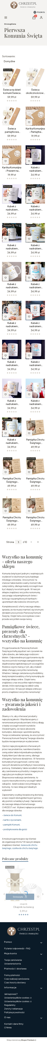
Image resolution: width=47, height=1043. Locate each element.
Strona (10, 542)
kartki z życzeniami (12, 819)
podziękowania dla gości (15, 829)
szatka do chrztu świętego (25, 848)
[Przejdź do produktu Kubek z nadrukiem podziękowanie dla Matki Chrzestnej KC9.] (35, 310)
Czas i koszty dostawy (15, 982)
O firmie (8, 1027)
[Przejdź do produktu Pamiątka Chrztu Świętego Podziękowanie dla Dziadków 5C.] (35, 505)
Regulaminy (9, 1005)
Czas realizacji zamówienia (16, 978)
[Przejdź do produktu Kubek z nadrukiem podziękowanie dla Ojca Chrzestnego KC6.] (11, 427)
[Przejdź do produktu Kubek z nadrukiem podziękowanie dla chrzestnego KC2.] (35, 155)
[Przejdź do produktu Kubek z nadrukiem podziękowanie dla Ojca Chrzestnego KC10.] (11, 349)
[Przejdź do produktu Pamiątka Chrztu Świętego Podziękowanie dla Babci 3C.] (35, 427)
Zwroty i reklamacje (13, 1008)
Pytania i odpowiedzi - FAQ (17, 948)
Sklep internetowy (20, 1040)
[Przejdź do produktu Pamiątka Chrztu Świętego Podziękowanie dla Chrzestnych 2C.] (35, 466)
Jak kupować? (11, 994)
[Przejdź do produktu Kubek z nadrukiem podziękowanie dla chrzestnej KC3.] (11, 232)
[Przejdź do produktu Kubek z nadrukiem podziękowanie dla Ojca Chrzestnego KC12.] (35, 349)
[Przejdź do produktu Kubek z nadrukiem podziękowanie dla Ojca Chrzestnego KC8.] (35, 388)
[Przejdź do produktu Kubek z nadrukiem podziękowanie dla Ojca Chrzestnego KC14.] (11, 388)
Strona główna (10, 24)
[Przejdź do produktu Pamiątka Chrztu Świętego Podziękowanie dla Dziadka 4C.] (11, 505)
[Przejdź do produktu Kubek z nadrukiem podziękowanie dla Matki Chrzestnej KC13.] (11, 310)
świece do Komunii (12, 815)
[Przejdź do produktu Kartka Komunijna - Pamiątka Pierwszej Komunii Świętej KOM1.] (35, 116)
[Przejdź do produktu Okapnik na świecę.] (23, 883)
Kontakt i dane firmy (13, 1023)
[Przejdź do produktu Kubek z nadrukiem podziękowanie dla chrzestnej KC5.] (35, 232)
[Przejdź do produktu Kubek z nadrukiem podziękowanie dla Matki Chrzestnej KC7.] (11, 271)
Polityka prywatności (14, 1012)
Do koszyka (18, 897)
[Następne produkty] (31, 542)
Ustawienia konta (12, 963)
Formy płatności (12, 975)
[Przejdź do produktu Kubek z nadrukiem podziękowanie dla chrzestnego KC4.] (11, 194)
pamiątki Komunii (12, 824)
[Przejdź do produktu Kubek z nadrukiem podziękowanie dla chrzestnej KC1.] (35, 194)
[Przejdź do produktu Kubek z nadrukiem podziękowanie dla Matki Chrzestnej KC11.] (35, 271)
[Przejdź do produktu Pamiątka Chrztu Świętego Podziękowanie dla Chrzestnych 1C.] (11, 466)
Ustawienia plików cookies (17, 997)
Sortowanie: (8, 56)
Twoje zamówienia (13, 960)
